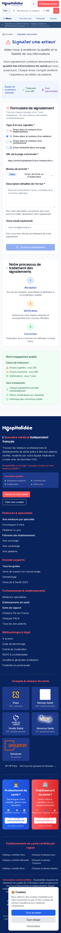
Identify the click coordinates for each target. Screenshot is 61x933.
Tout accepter (33, 912)
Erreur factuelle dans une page (29, 147)
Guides (53, 18)
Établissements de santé (15, 602)
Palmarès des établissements (18, 535)
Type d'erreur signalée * (20, 125)
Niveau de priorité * (17, 168)
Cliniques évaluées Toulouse (41, 861)
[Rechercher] (56, 11)
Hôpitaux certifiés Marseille (15, 860)
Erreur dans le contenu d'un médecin (32, 136)
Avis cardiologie (11, 546)
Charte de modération (14, 649)
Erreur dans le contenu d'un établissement (27, 131)
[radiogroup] (30, 139)
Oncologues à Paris (13, 524)
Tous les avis (25, 18)
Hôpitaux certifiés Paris (13, 854)
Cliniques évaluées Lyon (43, 854)
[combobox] (30, 175)
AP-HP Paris (11, 766)
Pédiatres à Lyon (11, 530)
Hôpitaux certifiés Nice (13, 868)
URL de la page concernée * (22, 154)
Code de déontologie (13, 643)
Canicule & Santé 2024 (15, 582)
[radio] (7, 130)
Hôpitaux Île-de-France (15, 613)
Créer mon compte (14, 502)
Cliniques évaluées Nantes (45, 868)
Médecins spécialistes (14, 597)
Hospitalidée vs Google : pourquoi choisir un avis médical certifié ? (27, 467)
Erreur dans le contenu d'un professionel (27, 142)
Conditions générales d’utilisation (20, 659)
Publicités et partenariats (16, 665)
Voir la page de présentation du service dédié (15, 821)
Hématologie (9, 576)
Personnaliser (33, 926)
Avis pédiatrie (9, 551)
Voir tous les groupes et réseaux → (38, 766)
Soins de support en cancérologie (21, 571)
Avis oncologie (10, 540)
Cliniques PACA (11, 618)
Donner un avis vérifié (16, 494)
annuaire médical (17, 437)
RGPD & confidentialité (15, 654)
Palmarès (40, 18)
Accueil (8, 34)
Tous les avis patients (14, 623)
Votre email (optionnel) (19, 220)
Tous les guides (11, 566)
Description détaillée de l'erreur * (25, 183)
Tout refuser (33, 919)
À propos (7, 638)
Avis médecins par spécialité (18, 519)
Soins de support (11, 607)
